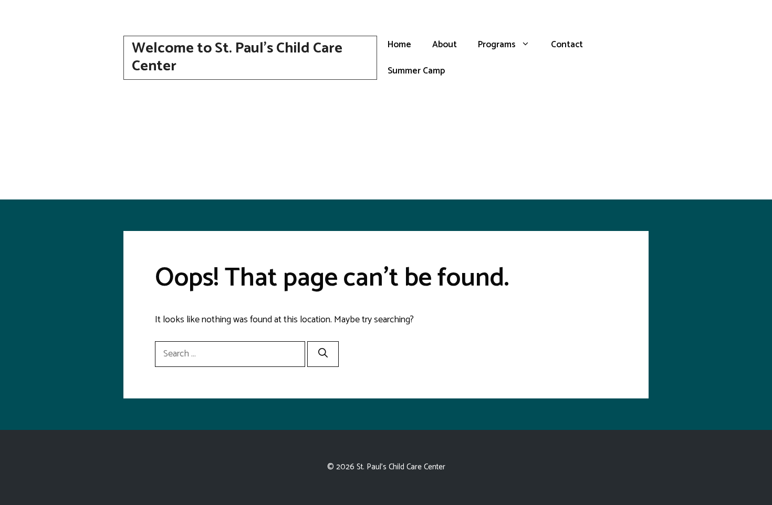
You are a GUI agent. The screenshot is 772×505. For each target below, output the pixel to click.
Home (399, 44)
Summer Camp (416, 71)
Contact (567, 44)
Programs (497, 44)
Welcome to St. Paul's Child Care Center (237, 57)
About (444, 44)
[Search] (323, 354)
